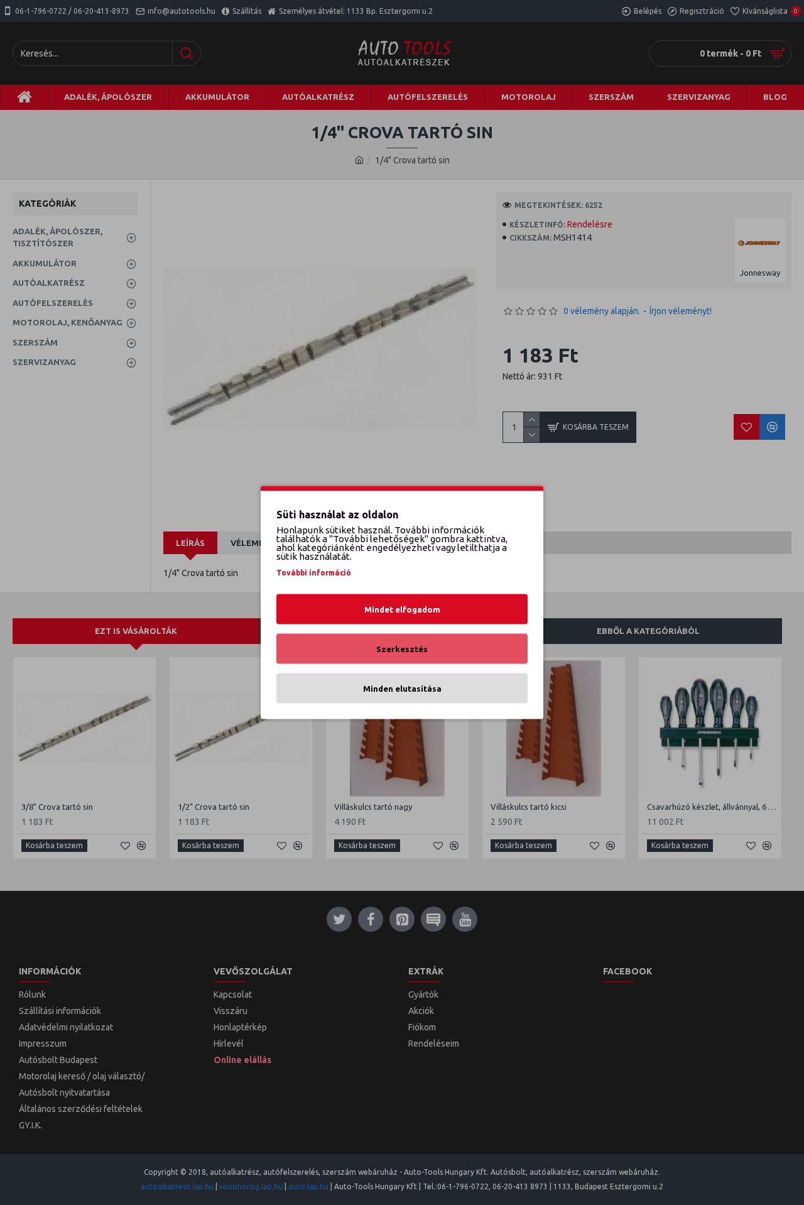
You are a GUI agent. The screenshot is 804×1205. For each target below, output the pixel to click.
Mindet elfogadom (402, 609)
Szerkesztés (402, 649)
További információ (313, 573)
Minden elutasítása (402, 688)
